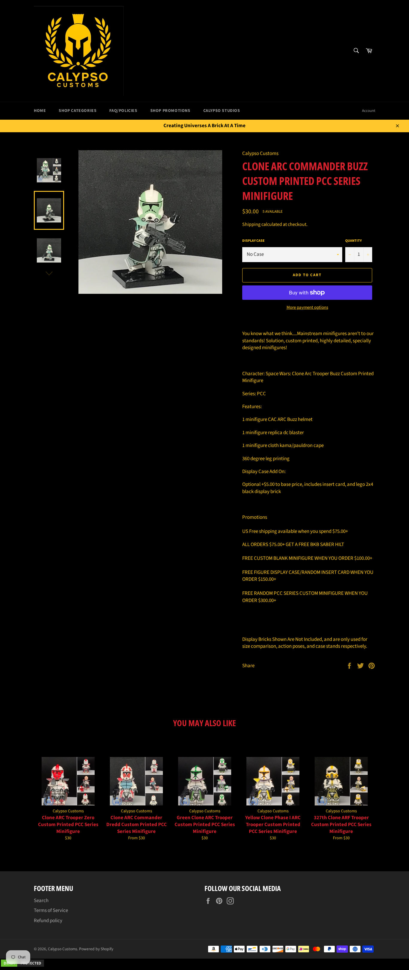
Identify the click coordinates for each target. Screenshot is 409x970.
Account (368, 110)
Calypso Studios (221, 111)
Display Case (253, 240)
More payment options (307, 308)
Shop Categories (77, 111)
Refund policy (48, 920)
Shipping (251, 224)
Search (41, 900)
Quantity (353, 240)
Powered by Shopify (96, 949)
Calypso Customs (62, 949)
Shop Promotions (170, 111)
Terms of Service (51, 910)
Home (40, 111)
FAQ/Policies (123, 111)
